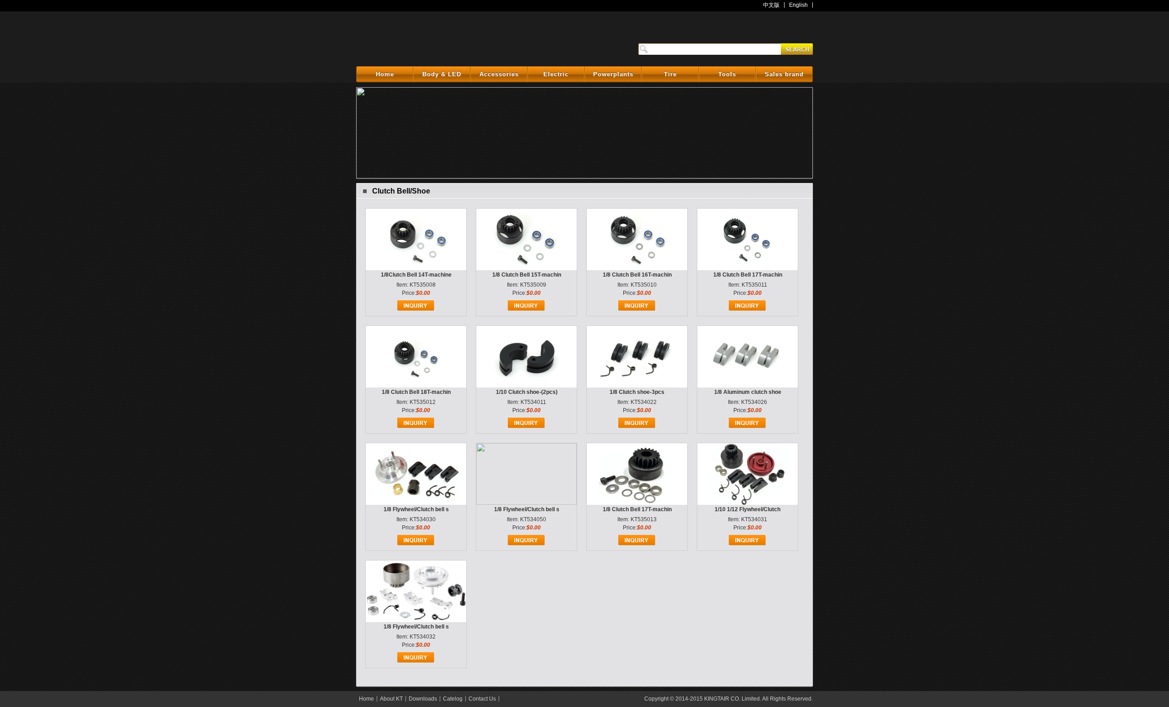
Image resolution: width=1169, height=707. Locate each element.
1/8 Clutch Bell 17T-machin (747, 275)
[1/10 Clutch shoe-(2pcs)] (526, 385)
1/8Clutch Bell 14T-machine (416, 275)
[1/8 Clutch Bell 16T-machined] (637, 268)
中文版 (771, 5)
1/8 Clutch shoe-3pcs (637, 392)
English (798, 5)
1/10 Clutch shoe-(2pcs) (527, 392)
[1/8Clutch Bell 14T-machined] (416, 268)
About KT (391, 699)
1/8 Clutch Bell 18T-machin (416, 392)
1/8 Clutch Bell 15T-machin (526, 275)
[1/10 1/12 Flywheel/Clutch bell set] (747, 503)
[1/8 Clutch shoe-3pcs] (637, 385)
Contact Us (482, 699)
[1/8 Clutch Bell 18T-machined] (416, 385)
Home (366, 699)
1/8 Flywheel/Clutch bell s (416, 509)
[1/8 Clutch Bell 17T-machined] (747, 268)
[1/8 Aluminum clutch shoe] (747, 385)
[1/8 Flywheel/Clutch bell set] (416, 503)
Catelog (453, 699)
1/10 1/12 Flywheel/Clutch (747, 509)
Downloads (423, 699)
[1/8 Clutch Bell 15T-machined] (526, 268)
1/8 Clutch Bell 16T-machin (637, 275)
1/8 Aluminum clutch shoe (747, 392)
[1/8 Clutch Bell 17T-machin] (637, 503)
